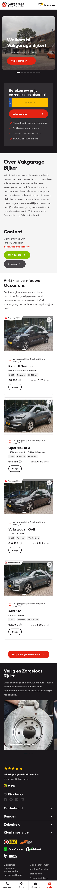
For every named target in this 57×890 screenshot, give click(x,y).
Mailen (50, 887)
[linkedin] (22, 799)
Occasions (36, 887)
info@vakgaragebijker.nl (17, 246)
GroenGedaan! (15, 849)
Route (21, 887)
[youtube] (11, 799)
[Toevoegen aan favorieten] (49, 319)
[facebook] (5, 799)
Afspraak (7, 887)
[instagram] (16, 799)
